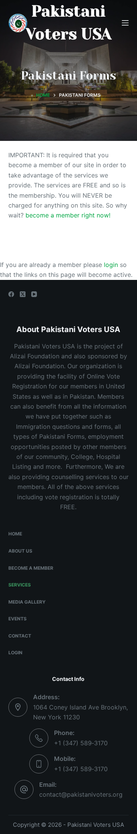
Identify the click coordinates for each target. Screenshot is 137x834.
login (112, 264)
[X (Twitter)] (22, 294)
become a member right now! (67, 215)
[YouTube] (34, 294)
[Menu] (125, 22)
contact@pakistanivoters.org (81, 794)
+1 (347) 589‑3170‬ (81, 743)
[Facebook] (11, 294)
